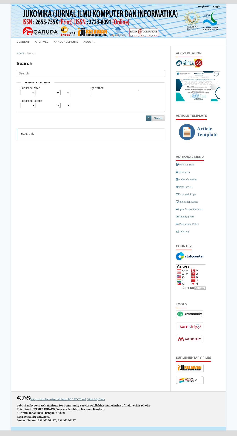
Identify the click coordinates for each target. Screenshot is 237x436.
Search (158, 118)
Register (203, 6)
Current (23, 41)
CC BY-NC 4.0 (78, 399)
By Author (97, 88)
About (88, 41)
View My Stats (96, 399)
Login (216, 6)
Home (21, 53)
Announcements (66, 41)
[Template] (198, 141)
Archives (41, 41)
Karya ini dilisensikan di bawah (50, 399)
